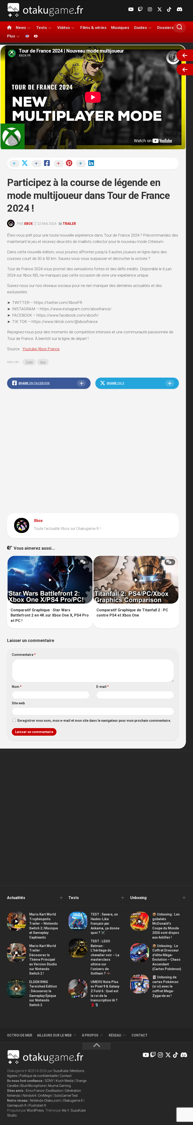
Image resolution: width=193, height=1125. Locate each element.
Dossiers (165, 27)
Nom (17, 687)
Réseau (115, 1035)
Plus (11, 36)
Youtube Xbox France (41, 349)
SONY (49, 1081)
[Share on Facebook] (42, 164)
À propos (90, 1035)
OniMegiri (45, 1095)
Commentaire (24, 655)
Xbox (28, 224)
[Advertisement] (93, 452)
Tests (41, 27)
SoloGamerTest (66, 1095)
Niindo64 (29, 1095)
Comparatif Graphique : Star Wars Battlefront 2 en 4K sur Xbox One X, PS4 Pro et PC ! (50, 615)
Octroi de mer (19, 1035)
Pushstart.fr (37, 1105)
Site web (18, 703)
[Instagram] (150, 9)
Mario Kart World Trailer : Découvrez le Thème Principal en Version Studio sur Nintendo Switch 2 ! (43, 960)
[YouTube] (130, 9)
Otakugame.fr (73, 1100)
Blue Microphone (33, 1086)
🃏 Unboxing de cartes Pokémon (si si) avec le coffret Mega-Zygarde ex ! (165, 986)
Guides (140, 27)
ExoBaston (54, 1091)
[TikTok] (169, 9)
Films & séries (93, 27)
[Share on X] (20, 164)
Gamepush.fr (17, 1105)
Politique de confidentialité (39, 1076)
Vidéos (63, 27)
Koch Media (64, 1081)
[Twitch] (140, 9)
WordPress (35, 1110)
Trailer (69, 224)
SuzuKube (60, 1071)
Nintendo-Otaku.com (45, 1100)
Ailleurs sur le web (54, 1035)
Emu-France (35, 1091)
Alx (64, 1110)
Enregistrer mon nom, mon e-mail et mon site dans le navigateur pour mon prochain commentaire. (94, 720)
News (21, 27)
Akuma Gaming (59, 1086)
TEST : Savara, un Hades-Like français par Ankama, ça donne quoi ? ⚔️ (105, 923)
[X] (159, 9)
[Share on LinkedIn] (86, 164)
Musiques (120, 27)
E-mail (102, 687)
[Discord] (179, 9)
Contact (140, 1035)
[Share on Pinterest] (64, 164)
